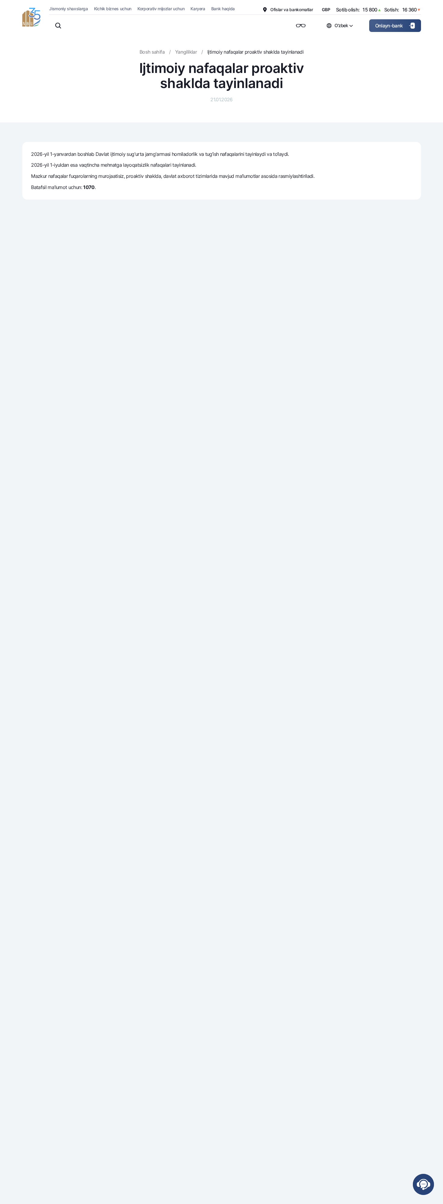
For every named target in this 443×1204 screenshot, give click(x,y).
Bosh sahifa (152, 52)
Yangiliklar (186, 52)
